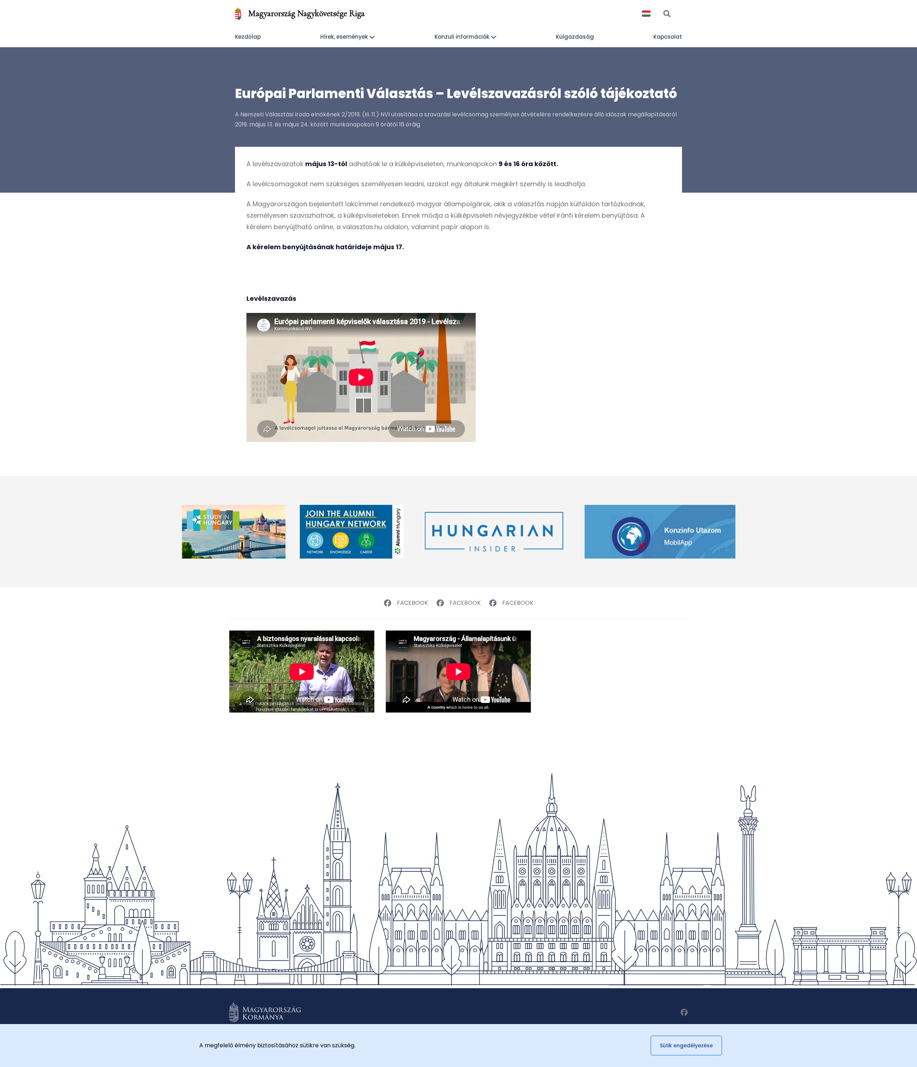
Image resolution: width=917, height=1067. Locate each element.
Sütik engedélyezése (686, 1045)
